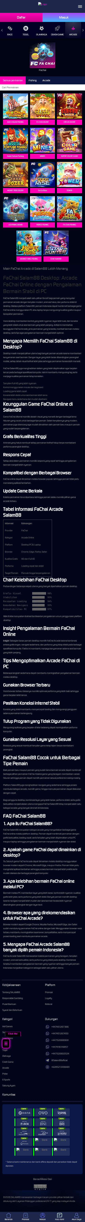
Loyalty (48, 998)
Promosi (49, 992)
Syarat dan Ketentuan (12, 1010)
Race (9, 34)
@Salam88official (59, 1060)
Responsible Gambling (12, 998)
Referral (48, 1004)
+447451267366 (60, 1026)
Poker (5, 1073)
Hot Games (7, 1026)
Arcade (73, 34)
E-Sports (6, 1079)
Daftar (21, 17)
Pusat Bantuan (9, 1004)
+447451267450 (59, 1033)
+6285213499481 (60, 1067)
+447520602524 (60, 1053)
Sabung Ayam (8, 1085)
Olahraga (41, 34)
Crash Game (57, 34)
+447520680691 (60, 1040)
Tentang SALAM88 (11, 992)
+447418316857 (59, 1047)
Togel (26, 34)
